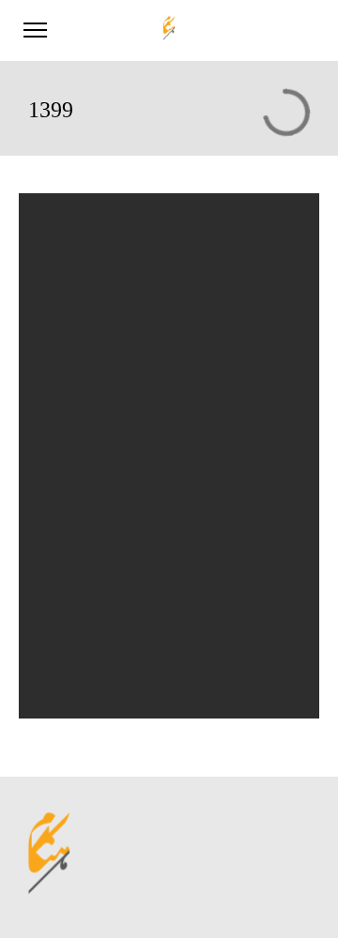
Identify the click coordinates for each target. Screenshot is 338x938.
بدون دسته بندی (83, 632)
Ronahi (63, 449)
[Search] (267, 239)
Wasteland (69, 403)
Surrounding (75, 358)
